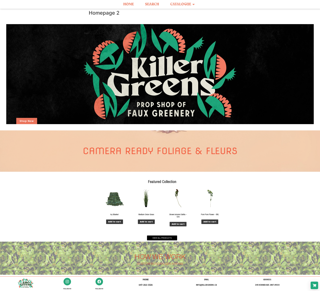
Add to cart (114, 222)
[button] (162, 238)
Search (152, 4)
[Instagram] (67, 281)
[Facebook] (99, 281)
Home (128, 4)
